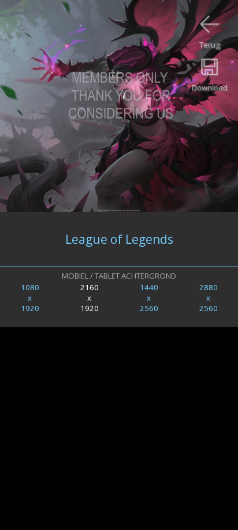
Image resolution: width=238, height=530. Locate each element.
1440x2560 (149, 297)
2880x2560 (208, 297)
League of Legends (119, 239)
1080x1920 (30, 297)
